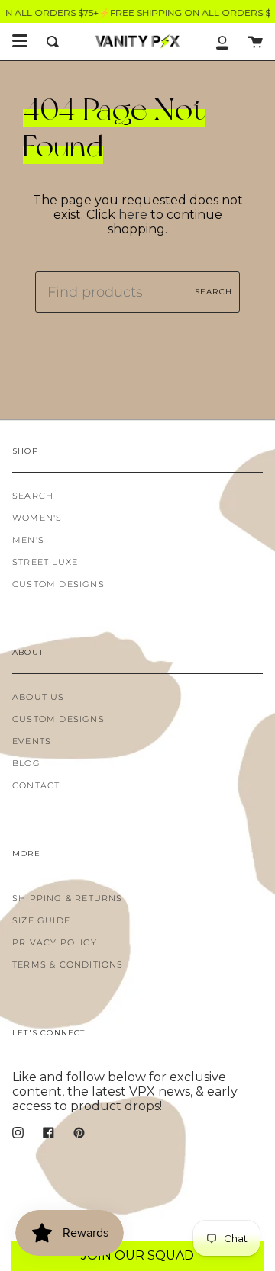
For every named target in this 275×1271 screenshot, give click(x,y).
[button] (137, 1256)
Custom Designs (58, 584)
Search (213, 292)
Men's (28, 540)
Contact (36, 786)
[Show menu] (20, 41)
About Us (38, 697)
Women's (37, 518)
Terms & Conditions (68, 965)
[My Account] (222, 41)
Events (31, 741)
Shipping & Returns (67, 899)
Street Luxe (45, 562)
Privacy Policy (54, 943)
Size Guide (41, 921)
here (132, 214)
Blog (26, 764)
